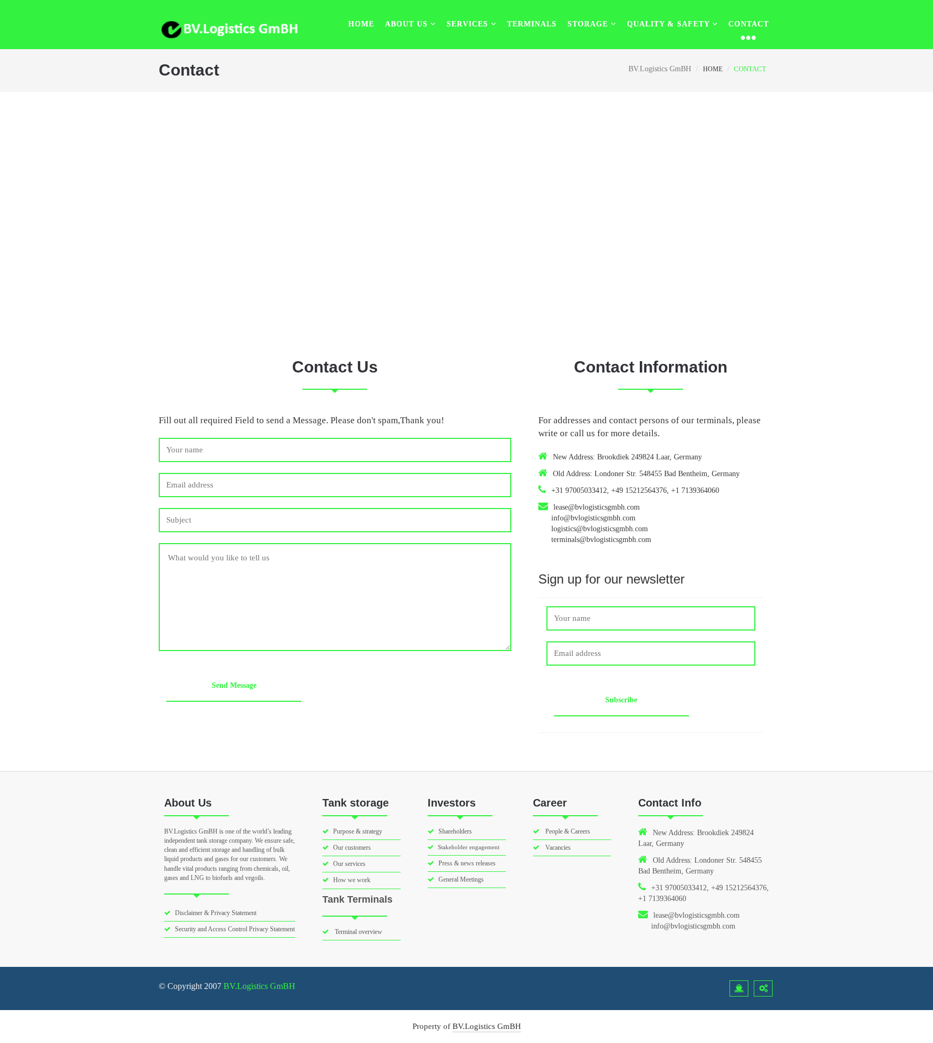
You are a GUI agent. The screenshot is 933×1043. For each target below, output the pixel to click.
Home (361, 24)
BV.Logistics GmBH (259, 986)
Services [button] (469, 24)
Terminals (532, 24)
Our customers (352, 847)
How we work (351, 880)
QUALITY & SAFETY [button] (669, 24)
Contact (748, 24)
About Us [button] (407, 24)
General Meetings (461, 879)
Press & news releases (467, 863)
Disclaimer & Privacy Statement (215, 913)
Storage (589, 24)
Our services (349, 864)
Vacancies (557, 847)
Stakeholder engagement (468, 847)
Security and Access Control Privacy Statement (235, 929)
